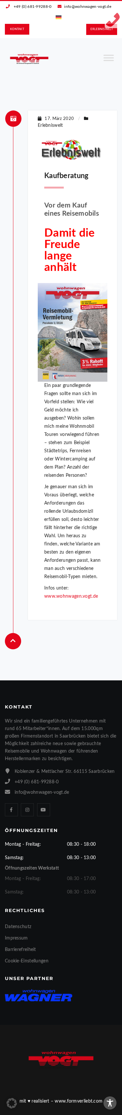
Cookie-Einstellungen (26, 961)
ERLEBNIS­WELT (101, 29)
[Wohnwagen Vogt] (29, 59)
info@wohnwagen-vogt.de (87, 6)
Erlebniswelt (50, 125)
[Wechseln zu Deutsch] (58, 17)
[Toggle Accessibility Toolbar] (110, 1103)
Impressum (16, 938)
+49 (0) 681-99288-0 (33, 6)
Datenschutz (18, 926)
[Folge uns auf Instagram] (27, 809)
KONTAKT (17, 29)
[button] (11, 1103)
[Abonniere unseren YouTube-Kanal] (43, 809)
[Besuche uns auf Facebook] (11, 809)
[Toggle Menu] (108, 60)
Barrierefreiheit (20, 949)
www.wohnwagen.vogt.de (71, 596)
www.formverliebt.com (78, 1101)
